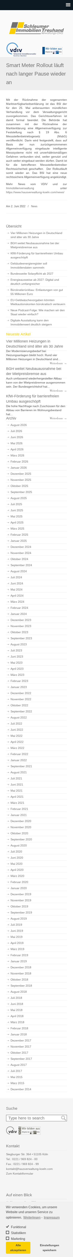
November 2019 (21, 900)
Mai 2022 (17, 735)
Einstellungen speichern (49, 1248)
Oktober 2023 (19, 632)
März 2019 (17, 949)
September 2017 (21, 1058)
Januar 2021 (19, 815)
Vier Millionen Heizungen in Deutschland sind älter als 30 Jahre (36, 235)
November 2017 (21, 1046)
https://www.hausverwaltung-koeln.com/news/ (35, 192)
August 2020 (19, 845)
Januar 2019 (19, 961)
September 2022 (21, 711)
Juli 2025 (16, 504)
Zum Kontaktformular (19, 1173)
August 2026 (19, 425)
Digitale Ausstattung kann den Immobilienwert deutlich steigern (31, 322)
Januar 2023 (19, 687)
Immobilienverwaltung (20, 188)
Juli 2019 (16, 924)
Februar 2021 (19, 809)
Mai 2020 (17, 863)
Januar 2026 (19, 467)
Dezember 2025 (21, 473)
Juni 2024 (17, 583)
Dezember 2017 (21, 1040)
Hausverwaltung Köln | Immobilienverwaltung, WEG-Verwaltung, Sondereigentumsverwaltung (36, 26)
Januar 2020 (19, 888)
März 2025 (17, 528)
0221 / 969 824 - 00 (25, 1159)
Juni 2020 (17, 857)
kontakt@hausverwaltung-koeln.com (29, 1168)
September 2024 (21, 565)
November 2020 (21, 827)
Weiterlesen (32, 1217)
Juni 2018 (17, 1004)
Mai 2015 (17, 1077)
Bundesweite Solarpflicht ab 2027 (32, 273)
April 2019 (17, 943)
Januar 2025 (19, 540)
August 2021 (19, 772)
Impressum (52, 1217)
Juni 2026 (17, 437)
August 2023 (19, 644)
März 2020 (17, 876)
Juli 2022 (16, 723)
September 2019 (21, 912)
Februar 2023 (19, 681)
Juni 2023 (17, 656)
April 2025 (17, 522)
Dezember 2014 (21, 1089)
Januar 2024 (19, 613)
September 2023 (21, 638)
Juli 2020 (16, 851)
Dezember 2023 (21, 620)
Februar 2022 (19, 754)
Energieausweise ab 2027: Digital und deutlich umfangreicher (35, 281)
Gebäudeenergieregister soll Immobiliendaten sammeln (29, 265)
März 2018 (17, 1022)
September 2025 (21, 492)
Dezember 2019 (21, 894)
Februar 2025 (19, 534)
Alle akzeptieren (18, 1248)
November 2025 (21, 479)
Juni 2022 (17, 729)
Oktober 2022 (19, 705)
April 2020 (17, 869)
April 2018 (17, 1016)
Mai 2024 (17, 589)
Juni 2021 (17, 784)
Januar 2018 (19, 1034)
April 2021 (17, 796)
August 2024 (19, 571)
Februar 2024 (19, 607)
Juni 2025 (17, 510)
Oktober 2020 (19, 833)
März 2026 (17, 455)
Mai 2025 (17, 516)
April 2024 (17, 595)
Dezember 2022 (21, 693)
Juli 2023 (16, 650)
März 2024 (17, 601)
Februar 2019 (19, 955)
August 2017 (19, 1064)
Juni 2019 (17, 930)
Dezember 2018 (21, 967)
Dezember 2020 (21, 821)
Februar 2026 (19, 461)
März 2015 (17, 1083)
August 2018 (19, 991)
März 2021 (17, 802)
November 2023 (21, 626)
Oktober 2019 (19, 906)
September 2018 (21, 985)
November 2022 (21, 699)
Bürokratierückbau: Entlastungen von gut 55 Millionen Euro (37, 292)
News (34, 206)
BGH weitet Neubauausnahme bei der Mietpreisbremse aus (35, 245)
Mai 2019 (17, 936)
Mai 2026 (17, 443)
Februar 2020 (19, 882)
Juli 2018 (16, 997)
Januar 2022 (19, 760)
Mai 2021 (17, 790)
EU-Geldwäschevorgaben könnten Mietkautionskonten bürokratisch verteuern (38, 302)
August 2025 (19, 498)
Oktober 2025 (19, 486)
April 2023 (17, 668)
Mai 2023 (17, 662)
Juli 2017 (16, 1071)
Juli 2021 (16, 778)
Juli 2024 (16, 577)
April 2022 (17, 741)
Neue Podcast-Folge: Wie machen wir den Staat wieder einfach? (38, 312)
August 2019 (19, 918)
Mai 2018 (17, 1010)
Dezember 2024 (21, 546)
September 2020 (21, 839)
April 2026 (17, 449)
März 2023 (17, 674)
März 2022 (17, 748)
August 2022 (19, 717)
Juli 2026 (16, 431)
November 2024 (21, 553)
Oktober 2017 (19, 1052)
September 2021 (21, 766)
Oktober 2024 (19, 559)
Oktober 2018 (19, 979)
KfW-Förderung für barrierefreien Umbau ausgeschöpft (37, 255)
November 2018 (21, 973)
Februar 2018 (19, 1028)
